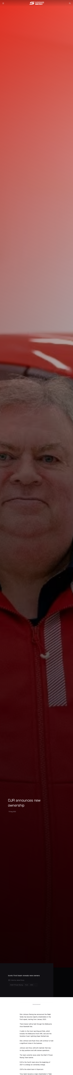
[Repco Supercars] (36, 3)
